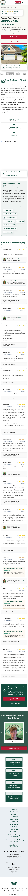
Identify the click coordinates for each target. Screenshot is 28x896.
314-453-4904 (15, 42)
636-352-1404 (14, 836)
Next (26, 732)
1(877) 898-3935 (15, 703)
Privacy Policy (13, 888)
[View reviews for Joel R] (4, 581)
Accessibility (22, 888)
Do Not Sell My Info (8, 891)
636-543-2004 (14, 841)
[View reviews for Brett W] (4, 282)
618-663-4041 (14, 847)
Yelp (15, 883)
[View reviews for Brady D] (4, 259)
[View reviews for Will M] (4, 318)
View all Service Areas (10, 175)
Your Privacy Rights (20, 891)
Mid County (7, 7)
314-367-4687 (14, 811)
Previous (1, 732)
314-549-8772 (14, 821)
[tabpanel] (14, 732)
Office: (14, 854)
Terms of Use (4, 888)
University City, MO (8, 252)
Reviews (2, 7)
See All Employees (14, 748)
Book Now (15, 37)
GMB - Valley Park (12, 883)
